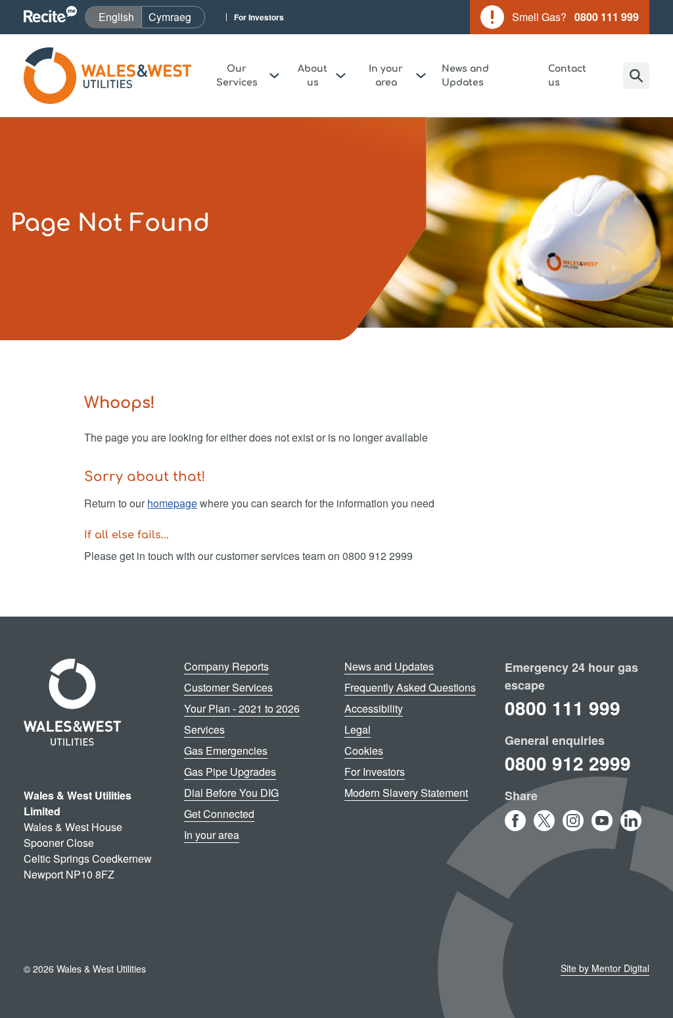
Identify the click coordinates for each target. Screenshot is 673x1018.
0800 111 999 (562, 707)
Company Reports (226, 666)
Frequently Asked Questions (410, 687)
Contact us (567, 76)
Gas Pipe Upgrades (230, 771)
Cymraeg (176, 16)
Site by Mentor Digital (605, 968)
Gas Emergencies (225, 750)
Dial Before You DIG (231, 792)
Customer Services (228, 687)
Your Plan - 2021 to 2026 (242, 708)
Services (204, 729)
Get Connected (219, 813)
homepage (172, 503)
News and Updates (465, 76)
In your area (211, 834)
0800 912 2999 (568, 763)
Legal (357, 729)
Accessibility (373, 708)
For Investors (259, 17)
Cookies (363, 750)
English (119, 16)
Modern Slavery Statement (406, 792)
